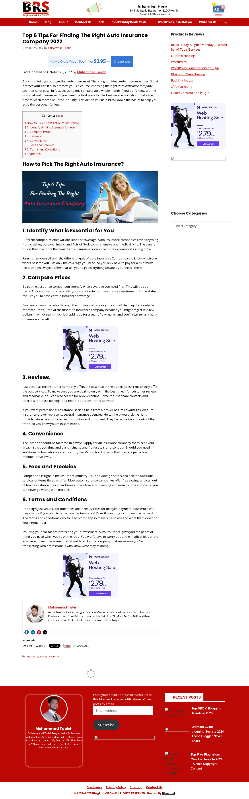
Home (33, 22)
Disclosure (94, 787)
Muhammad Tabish (91, 72)
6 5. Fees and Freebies (39, 145)
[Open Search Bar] (225, 22)
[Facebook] (26, 632)
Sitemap (136, 787)
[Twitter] (45, 632)
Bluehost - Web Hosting (188, 74)
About (63, 22)
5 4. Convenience (35, 141)
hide (59, 115)
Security (54, 656)
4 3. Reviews (32, 136)
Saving (44, 656)
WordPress (179, 62)
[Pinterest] (39, 632)
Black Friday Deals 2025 (129, 22)
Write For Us (208, 22)
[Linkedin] (33, 632)
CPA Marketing (181, 86)
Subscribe (106, 725)
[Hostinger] (90, 370)
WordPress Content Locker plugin (195, 68)
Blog (48, 22)
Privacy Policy (116, 787)
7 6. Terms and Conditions (42, 149)
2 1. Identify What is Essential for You (49, 127)
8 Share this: (32, 154)
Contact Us (83, 22)
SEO (101, 22)
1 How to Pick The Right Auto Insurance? (52, 123)
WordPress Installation (175, 22)
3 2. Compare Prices (37, 132)
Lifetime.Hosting (183, 55)
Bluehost (168, 793)
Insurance (32, 656)
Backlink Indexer (183, 80)
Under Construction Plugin (190, 93)
